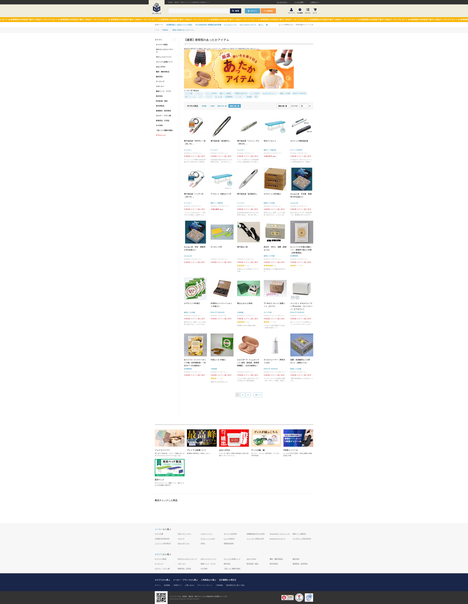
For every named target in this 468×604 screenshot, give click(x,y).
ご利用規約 (219, 585)
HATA (203, 543)
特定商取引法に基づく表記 (235, 585)
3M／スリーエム (190, 97)
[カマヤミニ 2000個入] (275, 192)
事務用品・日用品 (162, 120)
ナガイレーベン (206, 534)
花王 (256, 97)
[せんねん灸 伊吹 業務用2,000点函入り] (195, 242)
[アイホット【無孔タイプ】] (222, 189)
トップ (157, 30)
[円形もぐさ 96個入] (222, 359)
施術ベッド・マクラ (163, 91)
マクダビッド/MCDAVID (302, 538)
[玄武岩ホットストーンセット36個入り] (222, 298)
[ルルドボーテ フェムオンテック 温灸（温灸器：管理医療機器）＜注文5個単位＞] (248, 357)
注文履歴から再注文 (227, 579)
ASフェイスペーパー (164, 57)
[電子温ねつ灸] (248, 246)
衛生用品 (159, 96)
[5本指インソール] (298, 444)
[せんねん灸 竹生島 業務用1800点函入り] (301, 192)
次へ (257, 394)
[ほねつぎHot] (234, 444)
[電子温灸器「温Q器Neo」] (248, 192)
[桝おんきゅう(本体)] (248, 303)
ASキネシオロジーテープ (164, 50)
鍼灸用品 (159, 76)
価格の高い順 (234, 106)
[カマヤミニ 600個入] (195, 301)
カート (315, 13)
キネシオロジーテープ (248, 24)
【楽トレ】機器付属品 (164, 130)
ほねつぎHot (161, 66)
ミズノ (201, 97)
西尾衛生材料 (229, 543)
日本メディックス (184, 534)
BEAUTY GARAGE (299, 93)
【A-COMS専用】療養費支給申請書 (208, 24)
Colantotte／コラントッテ (280, 534)
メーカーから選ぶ (185, 579)
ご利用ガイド (314, 2)
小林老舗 (249, 97)
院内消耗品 (160, 106)
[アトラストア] (157, 8)
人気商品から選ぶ (208, 579)
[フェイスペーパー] (170, 444)
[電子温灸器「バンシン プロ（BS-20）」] (248, 139)
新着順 (204, 106)
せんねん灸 (218, 97)
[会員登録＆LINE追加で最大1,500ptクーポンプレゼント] (234, 19)
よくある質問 (298, 2)
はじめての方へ (282, 2)
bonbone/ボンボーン (270, 93)
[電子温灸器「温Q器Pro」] (222, 139)
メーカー (159, 529)
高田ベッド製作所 (225, 93)
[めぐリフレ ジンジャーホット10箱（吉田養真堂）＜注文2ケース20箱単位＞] (195, 354)
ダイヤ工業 (188, 93)
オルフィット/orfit (208, 538)
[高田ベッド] (170, 474)
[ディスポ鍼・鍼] (266, 444)
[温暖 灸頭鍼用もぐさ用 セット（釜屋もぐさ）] (301, 357)
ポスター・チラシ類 (163, 115)
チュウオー (239, 97)
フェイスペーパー (230, 24)
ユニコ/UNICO (255, 93)
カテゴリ (308, 13)
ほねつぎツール (184, 543)
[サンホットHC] (222, 242)
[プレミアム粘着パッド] (202, 443)
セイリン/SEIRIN (211, 93)
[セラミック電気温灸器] (301, 139)
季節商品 (165, 30)
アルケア (181, 538)
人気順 (212, 106)
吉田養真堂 (228, 97)
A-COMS (159, 125)
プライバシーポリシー (205, 585)
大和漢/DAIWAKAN (240, 93)
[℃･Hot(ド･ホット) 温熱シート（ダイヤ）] (275, 303)
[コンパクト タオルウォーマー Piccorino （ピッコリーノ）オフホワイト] (301, 301)
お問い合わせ (189, 585)
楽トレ (261, 24)
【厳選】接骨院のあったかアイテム (183, 30)
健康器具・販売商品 (163, 110)
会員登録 (269, 11)
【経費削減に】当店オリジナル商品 (179, 24)
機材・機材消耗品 (162, 71)
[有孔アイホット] (275, 136)
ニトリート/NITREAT (163, 543)
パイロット (198, 93)
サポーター (160, 86)
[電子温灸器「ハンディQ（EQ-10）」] (195, 192)
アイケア (209, 97)
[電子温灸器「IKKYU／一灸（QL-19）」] (195, 139)
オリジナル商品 (162, 44)
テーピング (160, 81)
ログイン (158, 585)
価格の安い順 (222, 106)
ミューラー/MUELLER (255, 538)
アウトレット (161, 135)
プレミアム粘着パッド (164, 62)
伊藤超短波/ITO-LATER (256, 534)
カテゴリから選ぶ (162, 579)
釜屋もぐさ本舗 (285, 93)
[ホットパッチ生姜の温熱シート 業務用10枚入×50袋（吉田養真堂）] (301, 243)
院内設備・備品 (162, 101)
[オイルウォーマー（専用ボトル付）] (275, 357)
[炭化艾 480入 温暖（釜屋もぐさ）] (275, 246)
